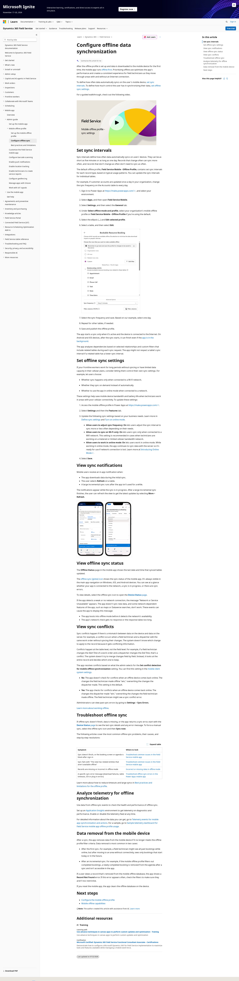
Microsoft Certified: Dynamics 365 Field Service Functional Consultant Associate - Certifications (117, 942)
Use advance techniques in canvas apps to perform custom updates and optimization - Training (118, 932)
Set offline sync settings (213, 45)
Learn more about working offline (93, 708)
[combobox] (20, 40)
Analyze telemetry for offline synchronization (215, 62)
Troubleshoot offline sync (213, 58)
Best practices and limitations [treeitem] (23, 145)
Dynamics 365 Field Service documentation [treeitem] (16, 46)
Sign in (233, 21)
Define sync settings (90, 419)
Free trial (231, 28)
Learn (79, 37)
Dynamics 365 (90, 37)
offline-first (106, 69)
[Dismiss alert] (234, 5)
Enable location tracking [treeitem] (19, 166)
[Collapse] (36, 35)
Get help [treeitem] (10, 197)
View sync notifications (212, 48)
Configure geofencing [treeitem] (18, 178)
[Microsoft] (4, 21)
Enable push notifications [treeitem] (19, 162)
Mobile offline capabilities (93, 903)
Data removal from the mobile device (218, 67)
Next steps (207, 70)
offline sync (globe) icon (92, 579)
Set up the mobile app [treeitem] (18, 124)
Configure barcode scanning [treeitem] (21, 157)
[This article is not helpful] (227, 78)
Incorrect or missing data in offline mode (143, 769)
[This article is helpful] (224, 78)
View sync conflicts (211, 55)
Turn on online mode (115, 419)
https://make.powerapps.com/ (119, 190)
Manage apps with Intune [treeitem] (20, 183)
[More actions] (160, 37)
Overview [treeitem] (11, 115)
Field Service (105, 37)
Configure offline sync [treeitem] (20, 140)
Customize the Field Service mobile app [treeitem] (20, 151)
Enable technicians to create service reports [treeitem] (21, 172)
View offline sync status (213, 51)
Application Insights (95, 810)
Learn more (135, 908)
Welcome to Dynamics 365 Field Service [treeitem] (18, 54)
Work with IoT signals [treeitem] (18, 187)
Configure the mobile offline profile (98, 900)
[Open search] (226, 22)
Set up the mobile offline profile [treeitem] (21, 134)
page (137, 595)
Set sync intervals (210, 41)
